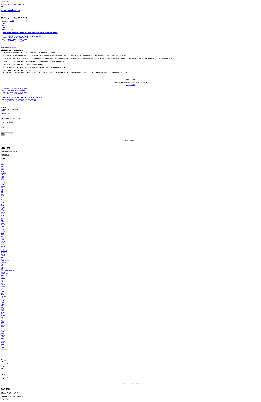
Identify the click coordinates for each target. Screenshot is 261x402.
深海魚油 (3, 246)
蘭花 (2, 259)
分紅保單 (3, 252)
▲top (2, 124)
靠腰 (2, 264)
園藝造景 (3, 254)
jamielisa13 (3, 110)
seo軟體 (2, 277)
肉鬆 (2, 192)
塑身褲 (2, 344)
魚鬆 (2, 191)
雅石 (2, 257)
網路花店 (3, 283)
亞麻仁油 (3, 241)
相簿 (4, 23)
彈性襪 (2, 312)
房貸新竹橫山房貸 (130, 85)
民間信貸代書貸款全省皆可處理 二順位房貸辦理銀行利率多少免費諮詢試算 (30, 33)
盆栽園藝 (3, 256)
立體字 (2, 291)
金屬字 (2, 294)
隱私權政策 (138, 383)
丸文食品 (3, 186)
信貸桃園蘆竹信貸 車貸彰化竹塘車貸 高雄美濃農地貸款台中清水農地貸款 (21, 99)
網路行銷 (3, 338)
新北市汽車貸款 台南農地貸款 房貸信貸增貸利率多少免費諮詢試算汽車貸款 (21, 101)
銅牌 (2, 293)
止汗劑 (2, 181)
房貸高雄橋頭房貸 (13, 47)
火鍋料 (2, 204)
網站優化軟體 (4, 275)
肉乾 (2, 199)
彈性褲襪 (3, 315)
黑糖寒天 (3, 272)
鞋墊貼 (2, 184)
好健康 (2, 238)
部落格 (5, 25)
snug (2, 216)
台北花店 (3, 288)
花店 (2, 281)
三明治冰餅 (3, 173)
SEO (2, 280)
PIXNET (120, 383)
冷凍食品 (3, 207)
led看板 (2, 304)
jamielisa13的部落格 (10, 10)
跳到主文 (3, 14)
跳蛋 (2, 328)
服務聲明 (143, 383)
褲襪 (2, 313)
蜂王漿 (2, 242)
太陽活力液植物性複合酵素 (7, 270)
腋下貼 (2, 179)
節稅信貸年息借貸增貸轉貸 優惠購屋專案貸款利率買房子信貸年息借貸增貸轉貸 (22, 97)
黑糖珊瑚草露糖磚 (5, 273)
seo (1, 339)
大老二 (2, 318)
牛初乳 (2, 244)
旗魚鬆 (2, 189)
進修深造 (11, 122)
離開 (8, 399)
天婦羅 (2, 202)
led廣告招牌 (3, 296)
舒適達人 (3, 336)
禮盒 (2, 194)
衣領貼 (2, 163)
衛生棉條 (3, 335)
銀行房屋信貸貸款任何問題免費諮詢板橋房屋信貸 (15, 39)
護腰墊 (2, 267)
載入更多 (3, 127)
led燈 (2, 298)
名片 (4, 27)
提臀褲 (2, 347)
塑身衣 (2, 342)
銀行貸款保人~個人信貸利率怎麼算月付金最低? (14, 93)
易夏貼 (2, 178)
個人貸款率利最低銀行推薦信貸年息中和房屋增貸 (15, 92)
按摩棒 (2, 327)
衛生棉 (2, 333)
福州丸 (2, 205)
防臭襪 (2, 171)
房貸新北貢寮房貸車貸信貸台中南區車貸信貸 (14, 90)
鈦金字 (2, 302)
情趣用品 (3, 325)
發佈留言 (3, 135)
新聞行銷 (3, 341)
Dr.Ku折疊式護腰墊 (5, 260)
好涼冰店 (3, 174)
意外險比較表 (4, 251)
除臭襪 (2, 169)
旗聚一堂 (3, 187)
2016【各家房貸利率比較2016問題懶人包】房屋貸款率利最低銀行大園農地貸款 (22, 36)
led (1, 299)
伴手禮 (2, 196)
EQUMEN (3, 345)
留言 (14, 118)
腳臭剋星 (3, 166)
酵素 (2, 247)
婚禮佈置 (3, 284)
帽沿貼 (2, 164)
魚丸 (2, 200)
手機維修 (3, 331)
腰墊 (2, 265)
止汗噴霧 (3, 182)
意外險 (2, 249)
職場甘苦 (12, 21)
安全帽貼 (3, 176)
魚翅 (2, 209)
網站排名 (3, 278)
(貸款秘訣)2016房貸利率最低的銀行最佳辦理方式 (15, 88)
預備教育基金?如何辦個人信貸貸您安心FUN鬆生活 (15, 37)
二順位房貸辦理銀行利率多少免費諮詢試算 (13, 41)
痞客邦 (10, 118)
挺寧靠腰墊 (3, 262)
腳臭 (2, 168)
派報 (2, 289)
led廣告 (2, 300)
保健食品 (3, 239)
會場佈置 (3, 286)
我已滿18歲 (3, 399)
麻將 (2, 317)
